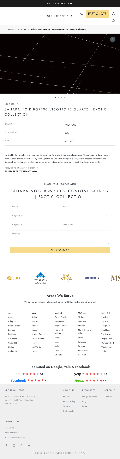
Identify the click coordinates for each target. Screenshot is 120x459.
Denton (34, 325)
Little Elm (58, 354)
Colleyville (12, 351)
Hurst (57, 337)
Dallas (34, 317)
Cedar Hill (12, 342)
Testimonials (68, 411)
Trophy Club (106, 338)
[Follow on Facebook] (6, 445)
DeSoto (34, 321)
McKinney (82, 312)
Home (10, 29)
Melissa (81, 317)
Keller (57, 346)
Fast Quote (9, 427)
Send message (60, 250)
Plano (80, 337)
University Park (107, 342)
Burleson (12, 334)
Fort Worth (36, 347)
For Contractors (11, 432)
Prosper (81, 346)
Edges (85, 406)
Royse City (105, 312)
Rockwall (82, 354)
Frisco (34, 351)
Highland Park (61, 325)
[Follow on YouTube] (29, 445)
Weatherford (106, 347)
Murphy (81, 325)
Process (66, 396)
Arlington (12, 321)
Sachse (104, 321)
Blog (84, 401)
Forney (34, 342)
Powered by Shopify (74, 453)
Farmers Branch (38, 334)
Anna (10, 317)
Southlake (105, 329)
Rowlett (104, 317)
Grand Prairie (61, 317)
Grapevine (59, 321)
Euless (34, 329)
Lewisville (59, 350)
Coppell (34, 312)
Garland (58, 312)
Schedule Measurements (15, 437)
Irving (57, 341)
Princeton (82, 341)
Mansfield (82, 321)
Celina (11, 347)
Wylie (103, 351)
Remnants (108, 396)
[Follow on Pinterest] (21, 445)
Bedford (11, 329)
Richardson (83, 350)
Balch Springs (14, 325)
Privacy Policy (69, 401)
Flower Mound (37, 338)
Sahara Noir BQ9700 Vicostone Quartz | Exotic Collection (58, 29)
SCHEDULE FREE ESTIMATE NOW (21, 171)
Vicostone (22, 29)
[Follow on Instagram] (13, 445)
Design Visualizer (89, 396)
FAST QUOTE (97, 13)
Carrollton (12, 338)
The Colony (106, 334)
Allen (10, 312)
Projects (66, 406)
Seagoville (105, 325)
